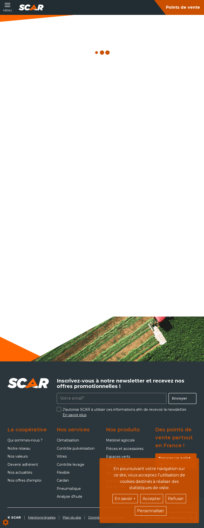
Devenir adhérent (22, 464)
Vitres (62, 456)
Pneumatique (69, 488)
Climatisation (68, 440)
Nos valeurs (17, 456)
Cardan (63, 480)
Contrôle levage (70, 464)
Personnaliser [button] (150, 510)
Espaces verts (118, 456)
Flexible (63, 472)
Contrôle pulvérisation (76, 448)
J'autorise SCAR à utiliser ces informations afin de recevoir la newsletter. (125, 412)
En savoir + (125, 498)
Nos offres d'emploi (24, 480)
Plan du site (72, 517)
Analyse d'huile (69, 496)
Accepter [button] (152, 498)
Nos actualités (19, 472)
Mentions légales (41, 517)
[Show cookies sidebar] (5, 522)
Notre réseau (18, 448)
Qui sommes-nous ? (25, 440)
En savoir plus (74, 415)
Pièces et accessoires (124, 448)
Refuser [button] (176, 498)
